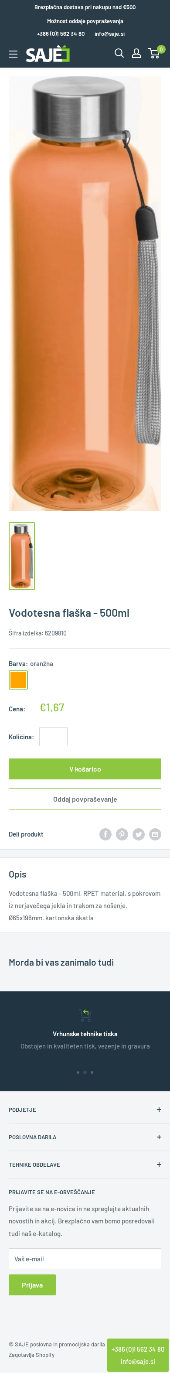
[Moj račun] (136, 53)
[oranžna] (18, 680)
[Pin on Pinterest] (122, 833)
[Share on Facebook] (105, 833)
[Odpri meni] (13, 54)
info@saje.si (110, 33)
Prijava (32, 1285)
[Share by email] (155, 833)
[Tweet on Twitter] (139, 833)
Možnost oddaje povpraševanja (85, 20)
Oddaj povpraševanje (85, 799)
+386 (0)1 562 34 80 (138, 1349)
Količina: (21, 737)
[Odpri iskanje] (119, 53)
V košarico (85, 769)
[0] (154, 53)
